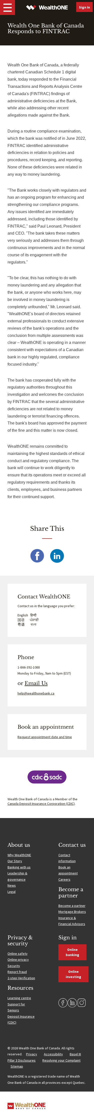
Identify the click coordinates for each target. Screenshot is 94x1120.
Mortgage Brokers (72, 911)
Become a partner (71, 905)
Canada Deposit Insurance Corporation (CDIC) (41, 803)
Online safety (18, 953)
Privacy (31, 1054)
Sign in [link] (84, 7)
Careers (64, 879)
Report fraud (17, 972)
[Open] (7, 7)
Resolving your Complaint (61, 1060)
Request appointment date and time (45, 737)
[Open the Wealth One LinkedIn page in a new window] (72, 1002)
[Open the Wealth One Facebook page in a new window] (63, 1002)
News (12, 885)
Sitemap (17, 1066)
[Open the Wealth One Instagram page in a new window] (81, 1002)
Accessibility (53, 1054)
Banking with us (19, 867)
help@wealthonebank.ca (36, 693)
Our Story (15, 861)
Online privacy (18, 959)
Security (14, 966)
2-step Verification (21, 978)
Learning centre (19, 998)
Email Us (36, 683)
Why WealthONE (19, 855)
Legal (12, 891)
